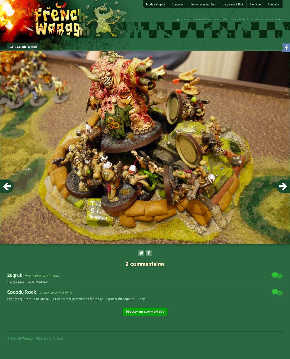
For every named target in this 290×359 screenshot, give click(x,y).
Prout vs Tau (262, 19)
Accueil (185, 19)
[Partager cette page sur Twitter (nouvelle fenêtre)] (141, 253)
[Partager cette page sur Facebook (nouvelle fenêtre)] (149, 253)
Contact (58, 338)
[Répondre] (277, 276)
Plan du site (43, 338)
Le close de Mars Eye (224, 19)
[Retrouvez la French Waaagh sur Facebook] (285, 48)
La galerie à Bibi (200, 19)
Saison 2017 (245, 19)
